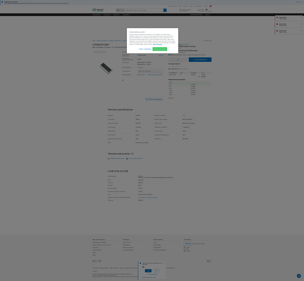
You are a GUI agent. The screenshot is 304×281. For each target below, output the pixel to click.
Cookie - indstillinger (145, 49)
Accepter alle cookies (159, 49)
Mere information (157, 44)
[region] (152, 40)
